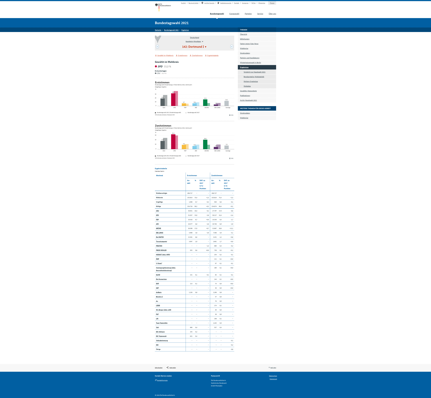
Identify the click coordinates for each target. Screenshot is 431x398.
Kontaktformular (162, 380)
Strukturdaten (245, 53)
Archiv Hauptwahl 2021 (248, 100)
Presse (272, 3)
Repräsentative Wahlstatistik (254, 76)
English (183, 3)
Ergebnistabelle (213, 55)
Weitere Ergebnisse (251, 81)
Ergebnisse (185, 30)
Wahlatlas (247, 86)
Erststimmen (182, 55)
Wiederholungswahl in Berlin (250, 62)
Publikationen (245, 95)
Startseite (163, 7)
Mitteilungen (244, 39)
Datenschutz (273, 376)
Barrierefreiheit (193, 3)
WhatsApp (261, 3)
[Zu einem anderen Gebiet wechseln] (202, 41)
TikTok (253, 3)
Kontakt (236, 3)
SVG (232, 115)
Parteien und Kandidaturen (249, 58)
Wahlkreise (244, 48)
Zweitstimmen (197, 55)
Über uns (272, 13)
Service (260, 13)
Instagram (245, 3)
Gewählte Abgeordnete (248, 91)
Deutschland (194, 37)
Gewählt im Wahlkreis (165, 55)
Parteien (248, 13)
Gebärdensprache (225, 3)
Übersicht (243, 34)
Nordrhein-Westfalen (193, 41)
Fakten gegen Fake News (249, 43)
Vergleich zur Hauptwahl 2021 (254, 72)
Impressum (273, 379)
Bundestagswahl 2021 (171, 30)
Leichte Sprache (209, 3)
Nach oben (273, 367)
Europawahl (234, 13)
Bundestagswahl (217, 13)
